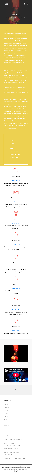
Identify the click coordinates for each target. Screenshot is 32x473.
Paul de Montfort (16, 267)
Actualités (6, 407)
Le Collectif (7, 417)
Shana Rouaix (16, 180)
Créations (6, 414)
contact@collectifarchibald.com (13, 439)
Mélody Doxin (16, 244)
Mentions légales (9, 420)
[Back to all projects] (16, 389)
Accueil (6, 404)
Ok (16, 471)
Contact (6, 411)
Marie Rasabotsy (16, 309)
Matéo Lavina (16, 202)
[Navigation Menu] (27, 4)
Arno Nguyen (16, 288)
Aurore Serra (16, 330)
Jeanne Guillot (16, 223)
